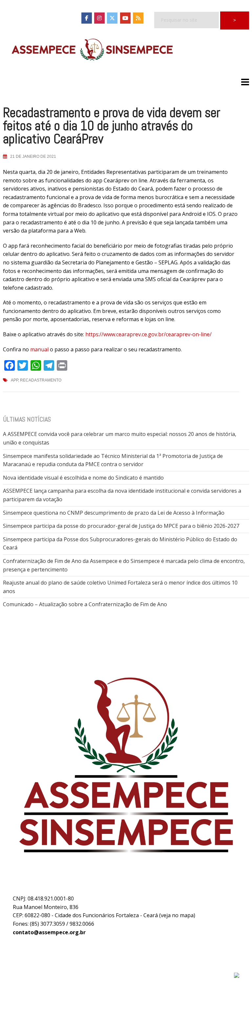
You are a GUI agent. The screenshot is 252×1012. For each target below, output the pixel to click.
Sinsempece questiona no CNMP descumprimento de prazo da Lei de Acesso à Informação (113, 512)
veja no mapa (177, 915)
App (14, 380)
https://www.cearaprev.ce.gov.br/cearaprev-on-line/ (148, 334)
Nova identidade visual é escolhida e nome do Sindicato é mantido (83, 477)
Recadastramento (40, 380)
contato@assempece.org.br (49, 932)
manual (39, 349)
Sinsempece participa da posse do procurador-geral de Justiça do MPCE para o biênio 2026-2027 (121, 525)
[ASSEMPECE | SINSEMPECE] (91, 50)
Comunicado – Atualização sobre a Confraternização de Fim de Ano (85, 604)
